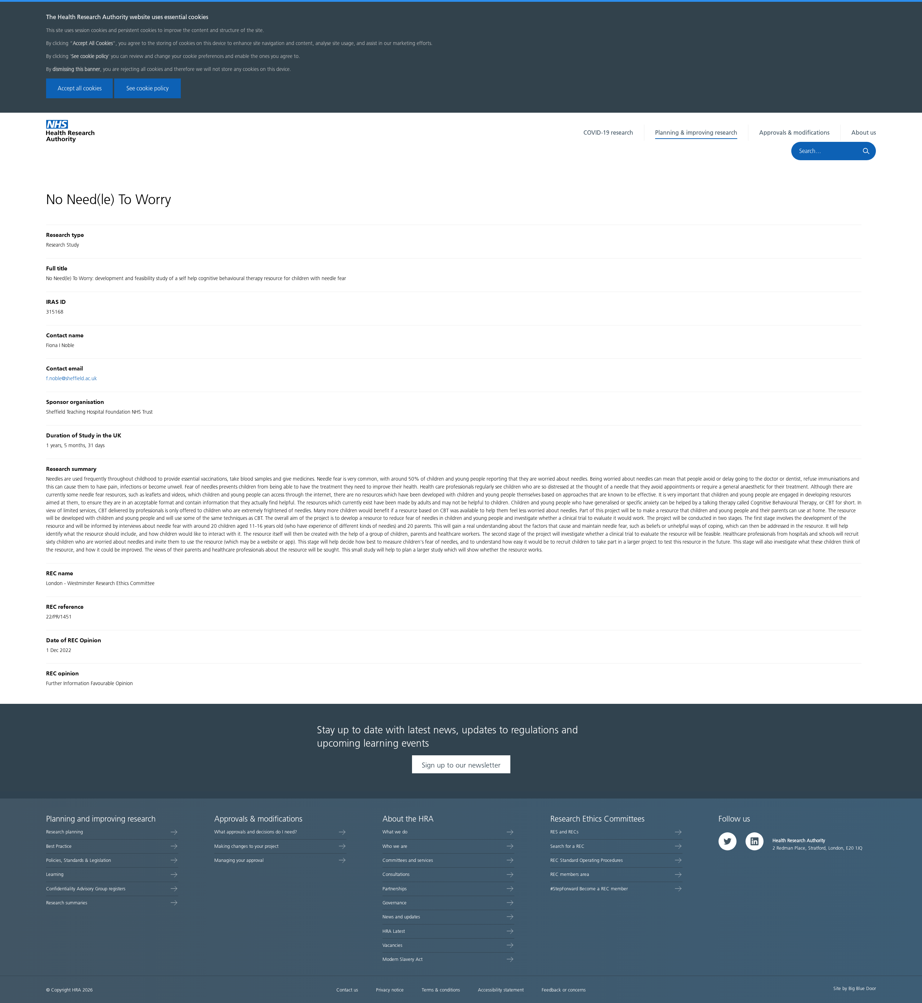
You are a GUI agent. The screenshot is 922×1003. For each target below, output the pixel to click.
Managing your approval (239, 860)
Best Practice (59, 846)
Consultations (395, 874)
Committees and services (407, 860)
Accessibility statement (501, 990)
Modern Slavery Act (402, 959)
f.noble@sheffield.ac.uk (71, 378)
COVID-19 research (608, 132)
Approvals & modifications (794, 132)
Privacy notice (390, 990)
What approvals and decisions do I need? (255, 832)
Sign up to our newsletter (461, 765)
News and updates (401, 916)
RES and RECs (564, 832)
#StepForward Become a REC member (589, 888)
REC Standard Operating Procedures (586, 860)
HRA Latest (393, 931)
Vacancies (392, 945)
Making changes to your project (246, 846)
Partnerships (394, 888)
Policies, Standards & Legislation (78, 860)
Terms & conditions (441, 990)
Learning (54, 874)
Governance (394, 902)
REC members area (569, 874)
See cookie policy (147, 88)
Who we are (394, 846)
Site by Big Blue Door (854, 988)
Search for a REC (567, 846)
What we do (394, 832)
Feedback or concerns (564, 990)
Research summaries (66, 902)
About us (863, 132)
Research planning (64, 832)
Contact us (347, 990)
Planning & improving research (696, 132)
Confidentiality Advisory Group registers (85, 888)
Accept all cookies (80, 88)
